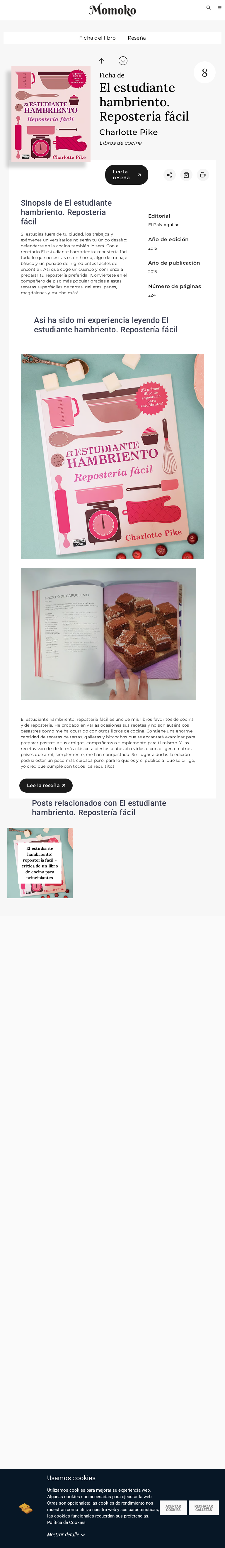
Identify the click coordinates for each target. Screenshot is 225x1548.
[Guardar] (186, 175)
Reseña (137, 38)
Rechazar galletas (204, 1508)
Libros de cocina (120, 143)
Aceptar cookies (173, 1508)
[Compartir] (169, 175)
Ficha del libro (97, 38)
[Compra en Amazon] (186, 175)
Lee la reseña (121, 174)
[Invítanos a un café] (203, 175)
